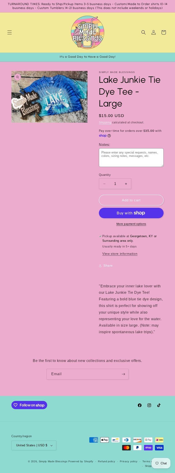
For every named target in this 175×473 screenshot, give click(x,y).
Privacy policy (129, 461)
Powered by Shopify (80, 461)
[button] (10, 32)
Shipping (105, 122)
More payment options (131, 224)
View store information (119, 253)
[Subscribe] (123, 374)
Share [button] (108, 265)
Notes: (104, 145)
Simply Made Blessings (53, 461)
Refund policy (106, 461)
